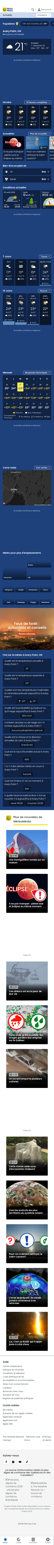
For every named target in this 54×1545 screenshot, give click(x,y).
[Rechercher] (32, 9)
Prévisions (42, 15)
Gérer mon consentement (16, 1384)
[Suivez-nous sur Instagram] (13, 1462)
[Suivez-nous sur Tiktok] (27, 1462)
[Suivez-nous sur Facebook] (6, 1462)
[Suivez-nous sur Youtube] (20, 1462)
